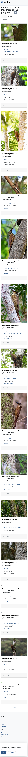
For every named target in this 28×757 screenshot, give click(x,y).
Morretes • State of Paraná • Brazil (10, 378)
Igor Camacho (6, 671)
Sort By (10, 16)
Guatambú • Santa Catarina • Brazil (10, 692)
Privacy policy (4, 736)
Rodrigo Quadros (7, 601)
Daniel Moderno (7, 165)
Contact (3, 739)
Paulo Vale (6, 56)
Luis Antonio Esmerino (8, 101)
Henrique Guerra (7, 489)
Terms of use (4, 734)
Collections (4, 722)
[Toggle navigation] (25, 2)
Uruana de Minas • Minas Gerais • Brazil (11, 268)
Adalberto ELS (6, 697)
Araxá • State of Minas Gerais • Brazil (11, 51)
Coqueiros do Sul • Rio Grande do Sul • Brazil (13, 484)
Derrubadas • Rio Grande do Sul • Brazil (11, 570)
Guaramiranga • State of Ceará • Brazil (11, 96)
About (2, 732)
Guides (3, 724)
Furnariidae (6, 49)
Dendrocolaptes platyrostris (10, 43)
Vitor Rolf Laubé (7, 532)
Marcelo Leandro (7, 628)
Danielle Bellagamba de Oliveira (10, 575)
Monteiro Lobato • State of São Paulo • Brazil (13, 527)
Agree (3, 752)
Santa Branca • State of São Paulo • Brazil (12, 161)
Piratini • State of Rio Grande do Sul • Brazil (12, 333)
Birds (2, 720)
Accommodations (5, 726)
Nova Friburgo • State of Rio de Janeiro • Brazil (13, 596)
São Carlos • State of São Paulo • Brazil (11, 623)
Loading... (14, 707)
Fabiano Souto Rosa (8, 338)
